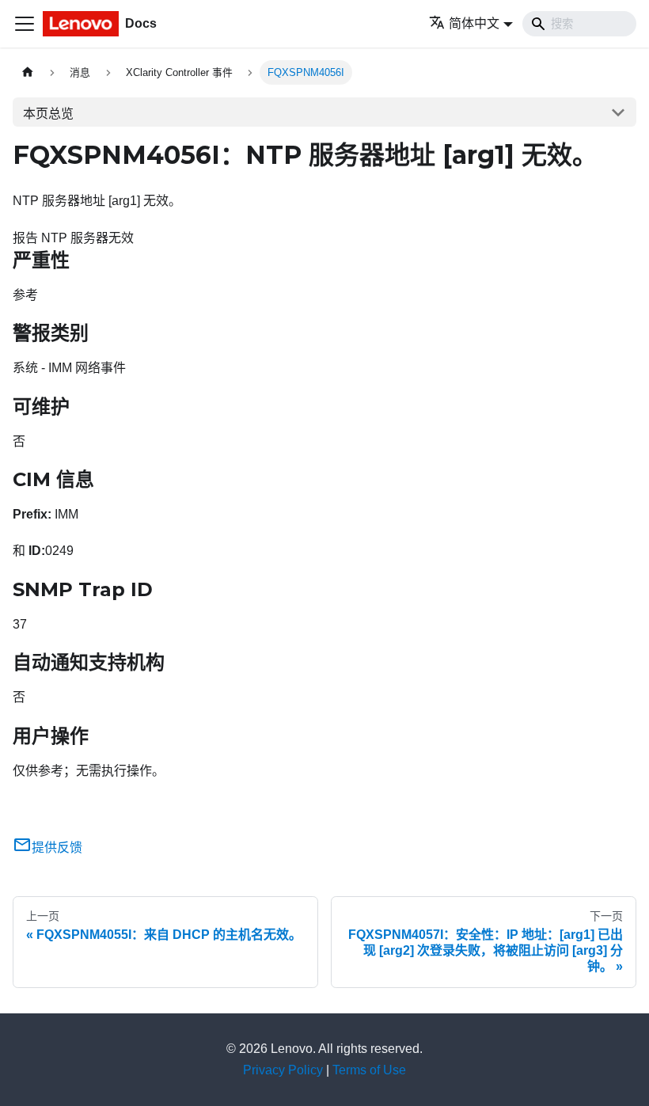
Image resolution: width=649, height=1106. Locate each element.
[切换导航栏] (24, 24)
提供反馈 (57, 847)
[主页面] (28, 72)
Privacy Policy (283, 1070)
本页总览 (48, 113)
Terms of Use (369, 1070)
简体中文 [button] (474, 23)
